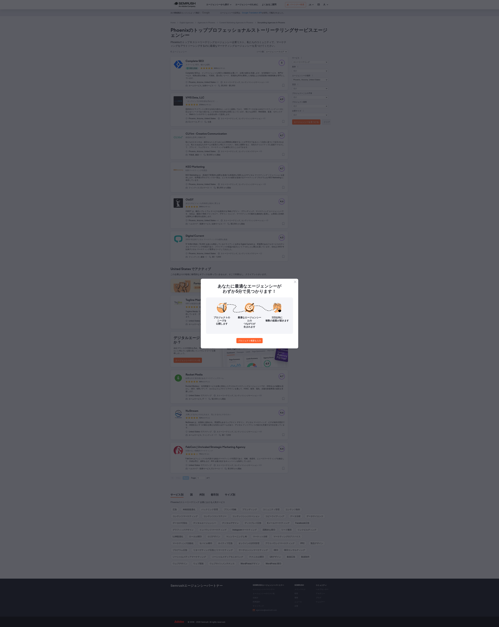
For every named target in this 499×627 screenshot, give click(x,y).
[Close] (295, 282)
